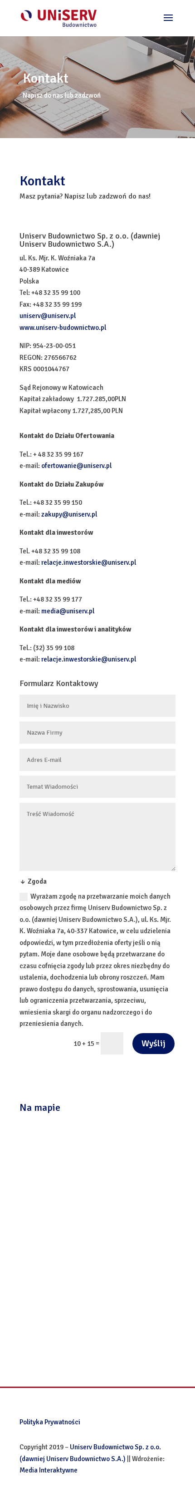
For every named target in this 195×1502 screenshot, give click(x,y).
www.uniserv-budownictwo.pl (63, 327)
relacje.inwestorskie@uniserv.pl (88, 562)
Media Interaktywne (49, 1470)
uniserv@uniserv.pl (48, 316)
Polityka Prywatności (50, 1422)
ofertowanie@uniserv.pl (76, 466)
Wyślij (153, 1043)
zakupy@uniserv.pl (69, 514)
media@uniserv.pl (67, 611)
